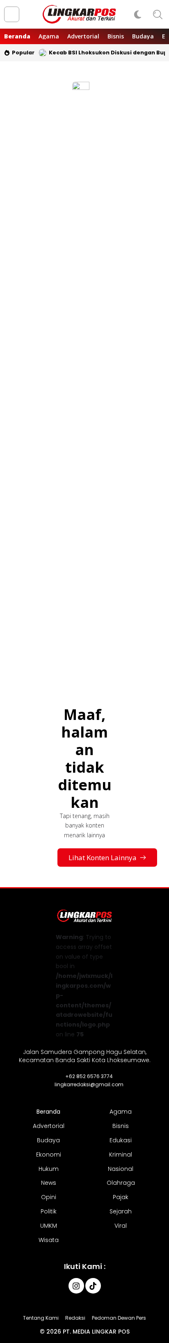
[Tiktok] (93, 1286)
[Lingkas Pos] (79, 14)
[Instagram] (76, 1286)
